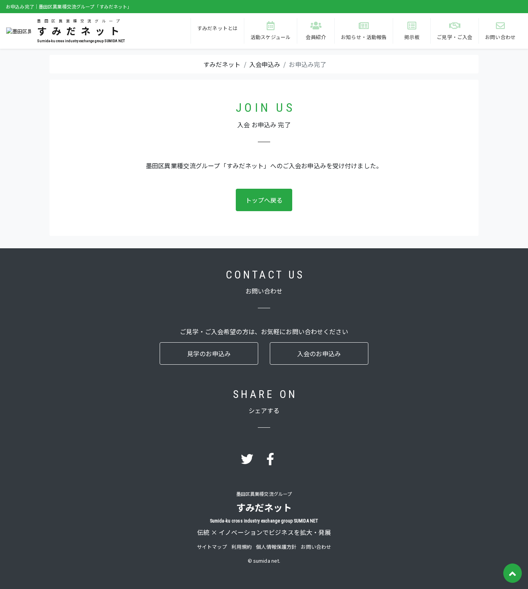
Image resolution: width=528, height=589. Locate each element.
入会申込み (265, 64)
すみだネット (222, 64)
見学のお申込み (209, 353)
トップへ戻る (264, 200)
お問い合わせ (316, 546)
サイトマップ (212, 546)
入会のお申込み (319, 353)
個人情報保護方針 (276, 546)
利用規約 (242, 546)
